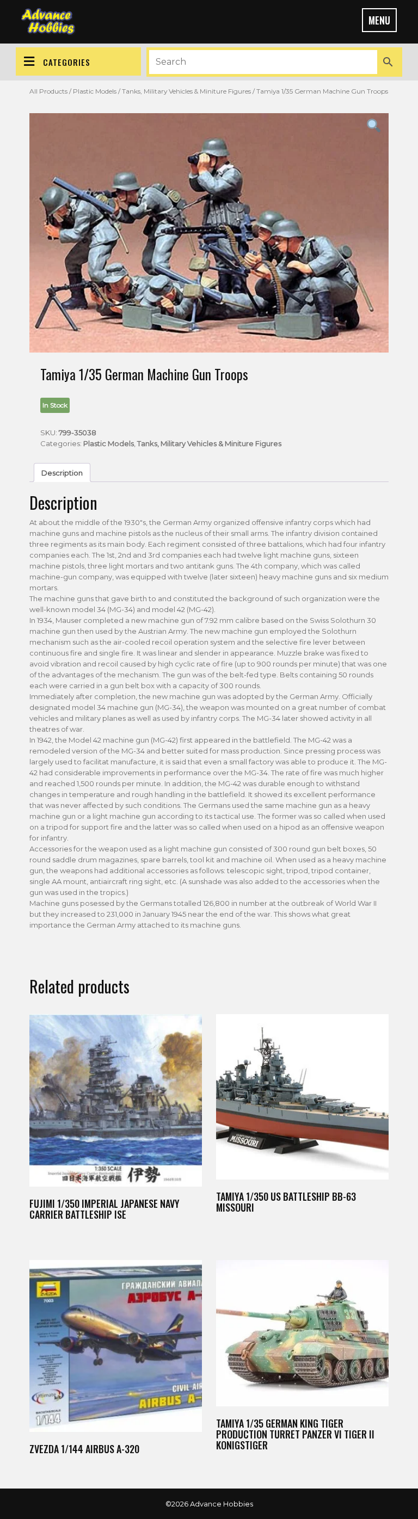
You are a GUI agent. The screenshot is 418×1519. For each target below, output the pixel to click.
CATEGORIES (66, 62)
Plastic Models (94, 91)
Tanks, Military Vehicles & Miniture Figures (186, 91)
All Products (48, 91)
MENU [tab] (379, 20)
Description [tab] (62, 472)
